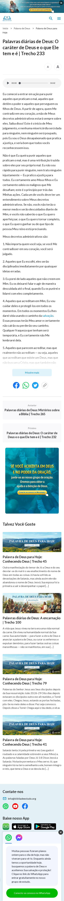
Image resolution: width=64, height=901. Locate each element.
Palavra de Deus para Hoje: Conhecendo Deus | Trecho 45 (25, 559)
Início (5, 28)
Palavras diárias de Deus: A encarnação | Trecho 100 (32, 620)
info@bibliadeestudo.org (22, 798)
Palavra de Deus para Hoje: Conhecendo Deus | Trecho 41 (25, 742)
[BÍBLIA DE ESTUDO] (18, 18)
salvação (47, 315)
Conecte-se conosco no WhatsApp (32, 893)
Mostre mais (32, 372)
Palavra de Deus (22, 28)
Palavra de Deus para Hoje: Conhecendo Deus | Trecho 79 (25, 681)
